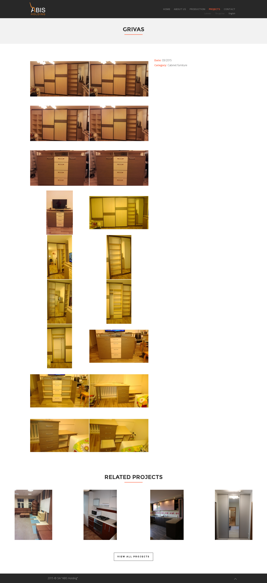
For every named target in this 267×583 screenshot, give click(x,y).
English (232, 13)
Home (166, 9)
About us (180, 9)
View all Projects (133, 556)
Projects (214, 9)
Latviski (207, 13)
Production (197, 9)
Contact (229, 9)
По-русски (219, 13)
